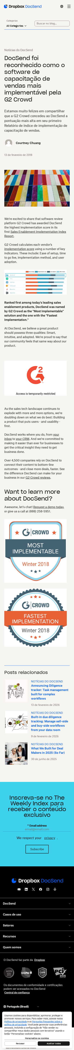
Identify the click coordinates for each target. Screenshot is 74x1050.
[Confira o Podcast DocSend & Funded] (55, 890)
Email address (37, 825)
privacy (49, 838)
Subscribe (37, 849)
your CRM (22, 439)
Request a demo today (48, 507)
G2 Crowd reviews (38, 477)
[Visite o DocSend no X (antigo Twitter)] (33, 890)
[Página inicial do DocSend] (37, 881)
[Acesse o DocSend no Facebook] (40, 890)
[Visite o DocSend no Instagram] (47, 890)
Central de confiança (17, 992)
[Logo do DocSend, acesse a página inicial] (22, 6)
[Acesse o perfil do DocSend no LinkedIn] (26, 890)
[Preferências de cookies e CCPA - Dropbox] (37, 1030)
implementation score (19, 249)
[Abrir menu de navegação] (69, 6)
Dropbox (39, 959)
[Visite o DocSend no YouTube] (19, 890)
